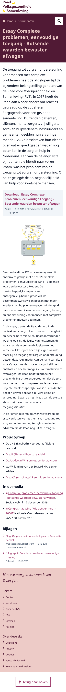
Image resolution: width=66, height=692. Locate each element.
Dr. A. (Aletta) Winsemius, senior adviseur (31, 460)
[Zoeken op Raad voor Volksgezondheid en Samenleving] (59, 21)
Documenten (26, 21)
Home (9, 21)
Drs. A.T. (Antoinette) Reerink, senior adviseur (34, 477)
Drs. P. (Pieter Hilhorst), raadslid (25, 454)
